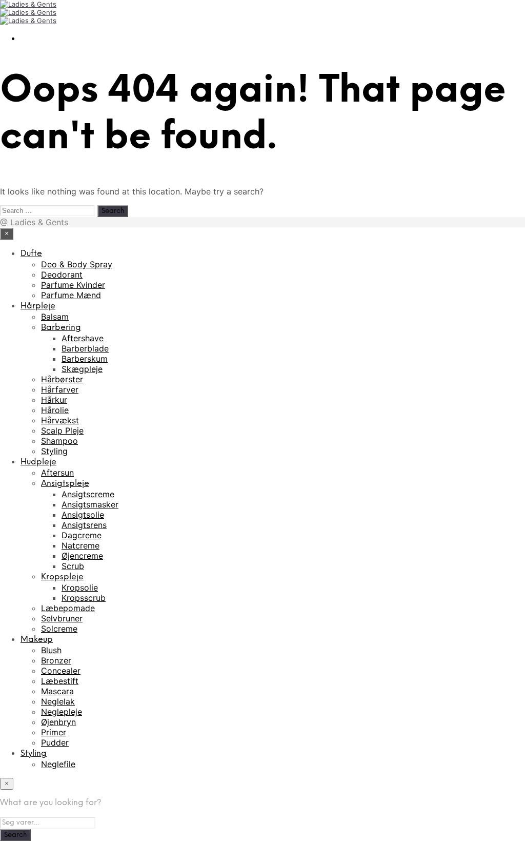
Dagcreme (82, 535)
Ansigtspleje (65, 483)
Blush (51, 650)
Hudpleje (38, 462)
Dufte (31, 253)
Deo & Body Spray (76, 264)
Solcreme (59, 628)
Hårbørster (62, 379)
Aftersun (57, 472)
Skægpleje (82, 369)
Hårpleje (38, 306)
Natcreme (80, 545)
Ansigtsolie (83, 515)
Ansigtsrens (84, 525)
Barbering (61, 327)
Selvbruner (62, 618)
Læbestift (59, 681)
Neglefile (58, 764)
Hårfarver (59, 389)
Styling (54, 451)
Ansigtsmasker (90, 504)
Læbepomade (68, 608)
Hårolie (55, 410)
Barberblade (85, 348)
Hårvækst (60, 420)
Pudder (55, 742)
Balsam (55, 316)
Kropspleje (62, 577)
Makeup (37, 639)
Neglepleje (61, 712)
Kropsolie (80, 587)
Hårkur (54, 400)
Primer (53, 732)
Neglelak (58, 701)
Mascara (57, 691)
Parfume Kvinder (73, 285)
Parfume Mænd (71, 295)
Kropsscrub (84, 598)
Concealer (60, 671)
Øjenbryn (58, 722)
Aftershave (83, 338)
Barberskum (85, 359)
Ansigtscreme (88, 494)
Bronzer (56, 660)
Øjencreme (82, 556)
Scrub (73, 566)
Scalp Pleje (62, 430)
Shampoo (59, 441)
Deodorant (62, 274)
